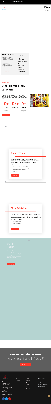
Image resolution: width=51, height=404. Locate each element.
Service (27, 382)
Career (27, 386)
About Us (28, 380)
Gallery (27, 384)
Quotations (28, 388)
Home (27, 378)
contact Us (28, 390)
